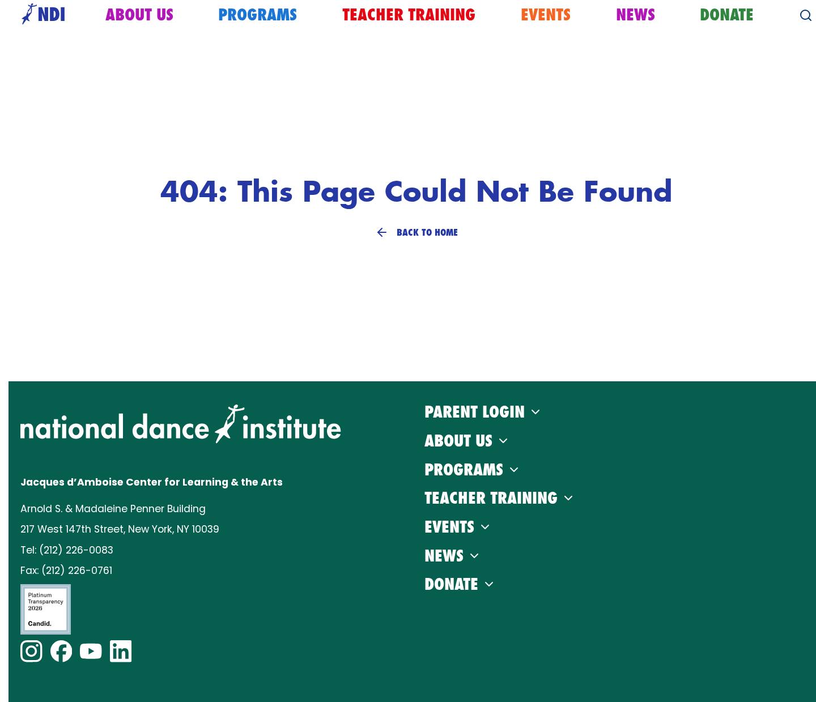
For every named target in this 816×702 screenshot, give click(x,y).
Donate (727, 15)
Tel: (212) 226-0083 (66, 550)
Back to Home (427, 232)
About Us (139, 15)
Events (546, 15)
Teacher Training (408, 15)
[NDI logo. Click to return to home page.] (180, 424)
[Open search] (806, 15)
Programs (257, 15)
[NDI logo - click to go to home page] (40, 15)
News (635, 15)
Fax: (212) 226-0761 (66, 570)
